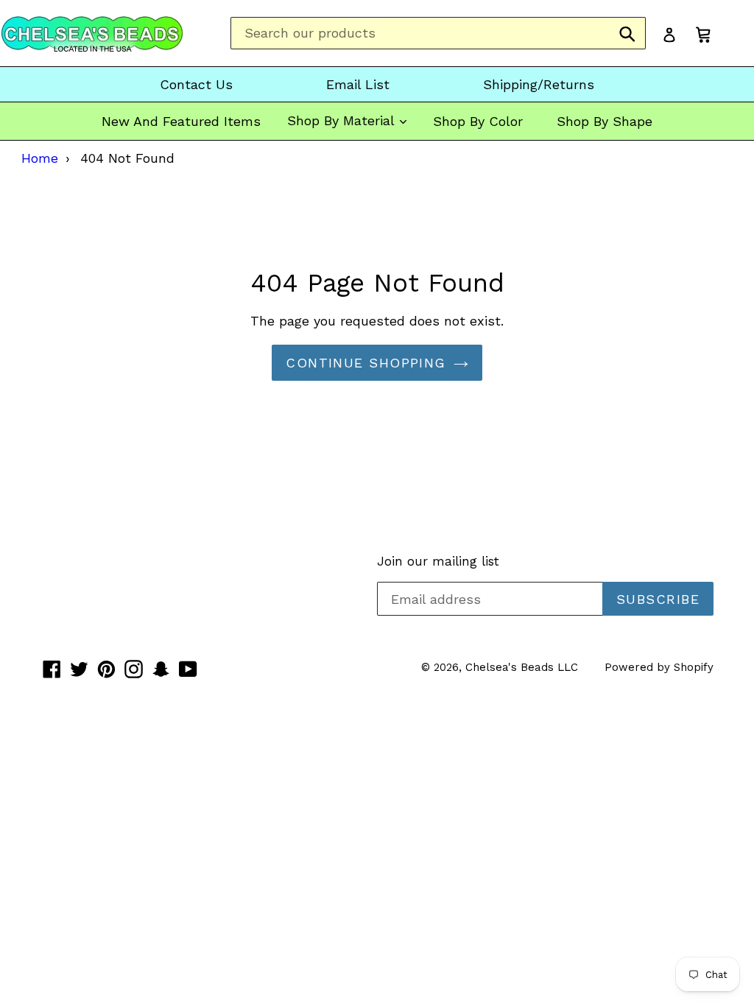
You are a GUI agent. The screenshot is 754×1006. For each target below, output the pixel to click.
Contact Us (196, 84)
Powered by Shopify (659, 667)
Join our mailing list (438, 561)
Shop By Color (478, 121)
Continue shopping (365, 362)
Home (39, 158)
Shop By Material (342, 120)
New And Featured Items (181, 121)
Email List (358, 84)
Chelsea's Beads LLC (521, 667)
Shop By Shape (604, 121)
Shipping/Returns (538, 84)
